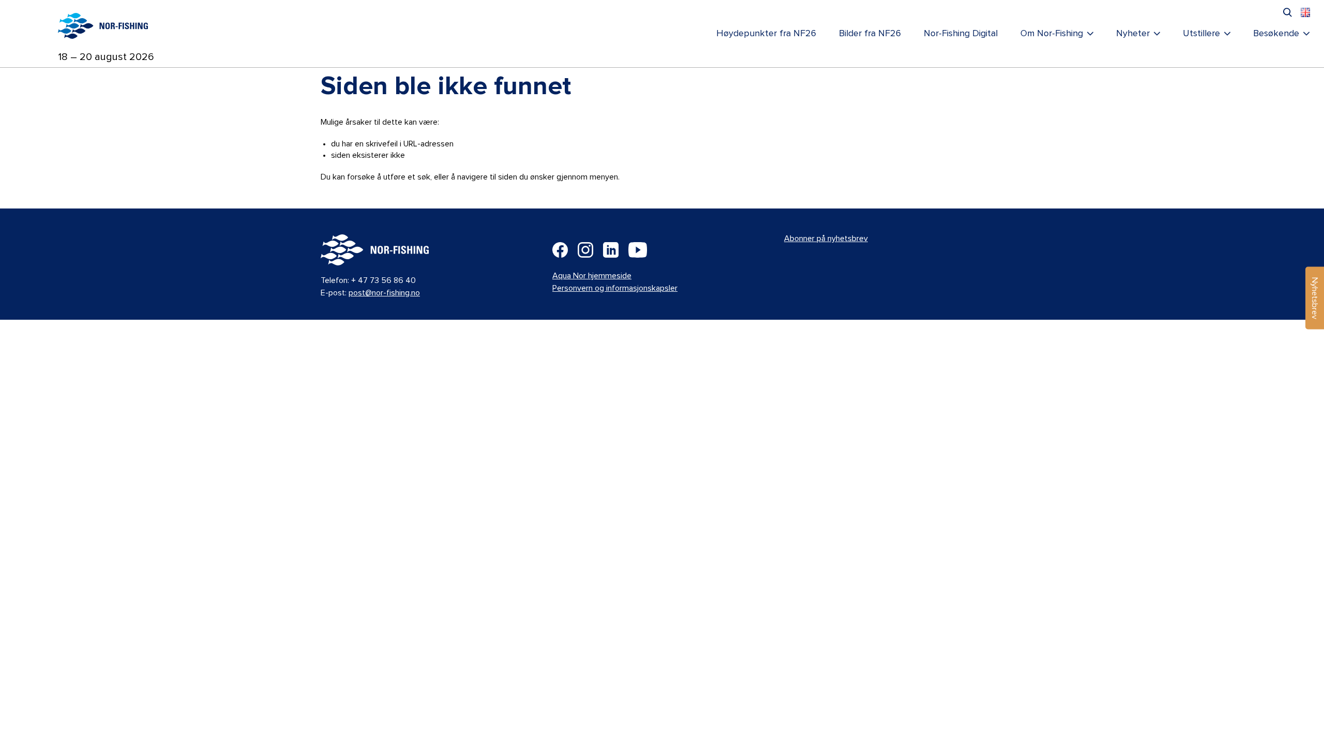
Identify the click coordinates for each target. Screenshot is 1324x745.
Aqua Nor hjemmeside (591, 276)
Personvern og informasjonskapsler (615, 288)
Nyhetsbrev (1315, 298)
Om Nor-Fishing (1051, 33)
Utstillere (1201, 33)
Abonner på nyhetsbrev (826, 238)
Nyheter (1133, 33)
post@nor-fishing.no (384, 293)
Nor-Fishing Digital (961, 33)
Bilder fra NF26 (870, 33)
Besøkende (1276, 33)
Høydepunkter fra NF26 (766, 33)
